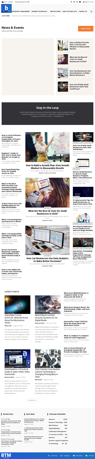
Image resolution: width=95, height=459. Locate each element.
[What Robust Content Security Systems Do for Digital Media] (48, 304)
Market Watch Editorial (47, 173)
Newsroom (8, 326)
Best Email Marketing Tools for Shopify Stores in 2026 (10, 171)
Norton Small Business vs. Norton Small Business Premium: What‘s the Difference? (82, 175)
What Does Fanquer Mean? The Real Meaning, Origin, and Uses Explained (77, 309)
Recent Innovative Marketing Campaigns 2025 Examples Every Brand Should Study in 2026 (11, 253)
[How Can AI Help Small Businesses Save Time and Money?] (63, 87)
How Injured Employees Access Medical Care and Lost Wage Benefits (83, 228)
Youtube (91, 455)
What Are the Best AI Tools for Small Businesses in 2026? (78, 59)
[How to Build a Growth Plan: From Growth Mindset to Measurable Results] (63, 45)
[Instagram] (74, 1)
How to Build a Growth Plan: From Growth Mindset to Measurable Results (79, 45)
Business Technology (42, 313)
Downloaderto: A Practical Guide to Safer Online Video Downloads (17, 371)
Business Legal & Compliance (83, 142)
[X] (77, 1)
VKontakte (79, 455)
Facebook (54, 455)
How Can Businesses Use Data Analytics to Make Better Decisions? (80, 73)
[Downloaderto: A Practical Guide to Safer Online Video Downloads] (17, 358)
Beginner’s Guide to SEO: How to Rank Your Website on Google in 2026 (11, 156)
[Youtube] (80, 1)
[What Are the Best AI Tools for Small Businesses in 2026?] (63, 59)
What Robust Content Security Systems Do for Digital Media (46, 317)
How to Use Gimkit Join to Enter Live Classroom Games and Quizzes (12, 272)
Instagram (67, 455)
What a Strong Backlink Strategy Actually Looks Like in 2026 (12, 236)
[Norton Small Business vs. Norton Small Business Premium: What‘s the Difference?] (83, 163)
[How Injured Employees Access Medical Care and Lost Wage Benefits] (83, 218)
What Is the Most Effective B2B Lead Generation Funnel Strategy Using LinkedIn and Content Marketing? (12, 187)
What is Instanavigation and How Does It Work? (12, 220)
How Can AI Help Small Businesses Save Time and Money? (79, 86)
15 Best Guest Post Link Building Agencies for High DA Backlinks (11, 205)
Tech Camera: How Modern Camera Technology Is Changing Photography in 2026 (47, 373)
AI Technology (9, 313)
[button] (91, 11)
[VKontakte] (74, 456)
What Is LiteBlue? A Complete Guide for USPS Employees (29, 16)
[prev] (88, 15)
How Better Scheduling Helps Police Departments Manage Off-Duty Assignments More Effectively (82, 255)
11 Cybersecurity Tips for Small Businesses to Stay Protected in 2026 (83, 202)
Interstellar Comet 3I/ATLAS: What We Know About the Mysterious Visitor (16, 319)
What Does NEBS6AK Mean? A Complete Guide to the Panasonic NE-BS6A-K (76, 295)
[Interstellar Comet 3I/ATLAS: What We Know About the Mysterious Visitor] (17, 304)
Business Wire (47, 220)
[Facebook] (71, 1)
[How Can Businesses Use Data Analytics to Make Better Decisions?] (63, 73)
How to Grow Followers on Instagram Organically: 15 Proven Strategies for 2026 (11, 138)
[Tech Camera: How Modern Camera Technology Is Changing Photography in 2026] (48, 358)
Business (47, 162)
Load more (32, 400)
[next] (92, 15)
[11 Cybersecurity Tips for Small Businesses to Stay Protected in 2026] (83, 192)
